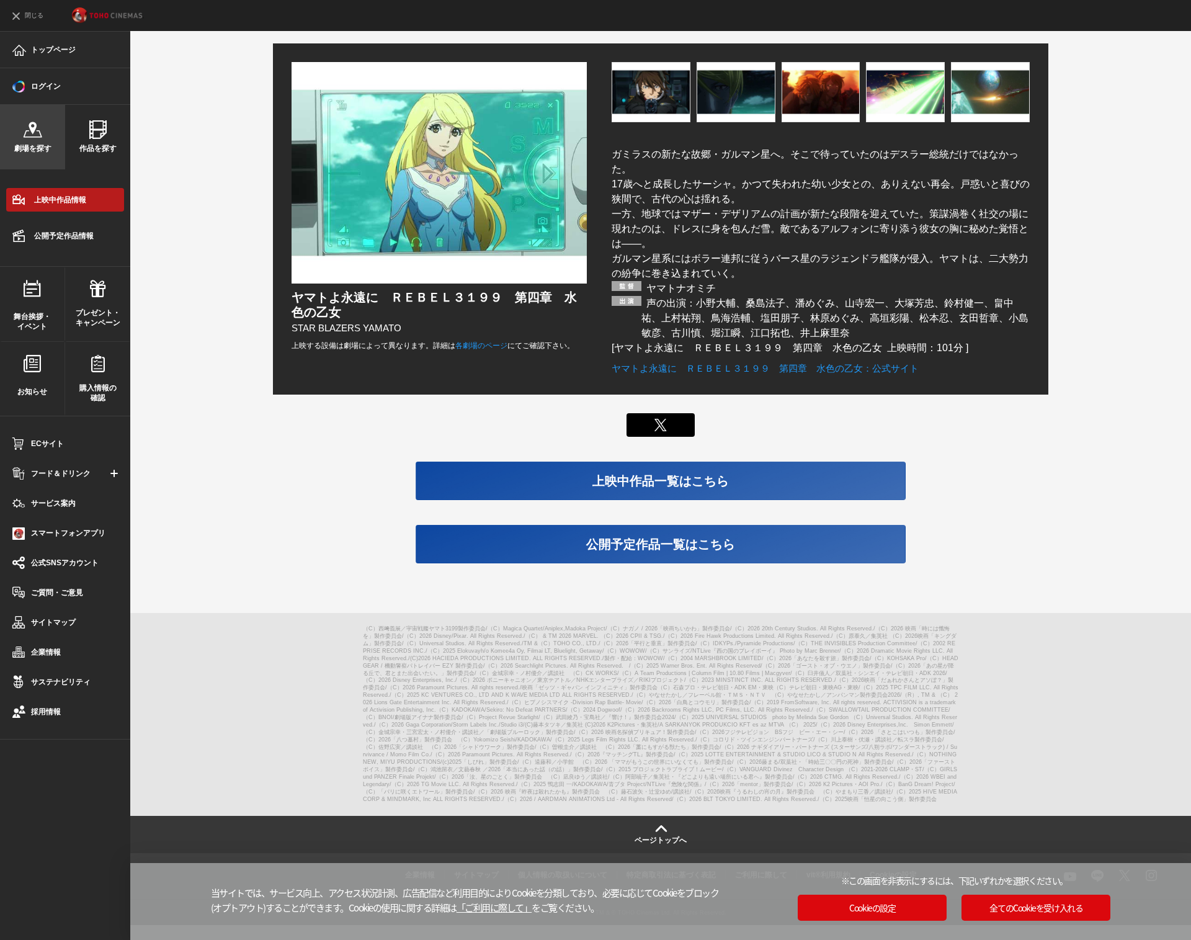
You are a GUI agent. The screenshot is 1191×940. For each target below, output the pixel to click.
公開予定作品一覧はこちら (660, 544)
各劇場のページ (481, 345)
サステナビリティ (61, 682)
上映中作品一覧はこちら (660, 481)
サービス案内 (53, 503)
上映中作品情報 (60, 199)
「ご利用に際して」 (494, 907)
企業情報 (46, 652)
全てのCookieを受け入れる (1035, 908)
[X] (661, 425)
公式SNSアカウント (65, 562)
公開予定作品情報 (64, 235)
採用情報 (46, 711)
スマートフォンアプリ (68, 533)
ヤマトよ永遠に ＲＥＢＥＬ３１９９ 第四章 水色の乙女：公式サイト (765, 368)
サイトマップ (53, 622)
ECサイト (47, 443)
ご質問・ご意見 (57, 592)
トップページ (53, 49)
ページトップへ (661, 840)
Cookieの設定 (872, 908)
